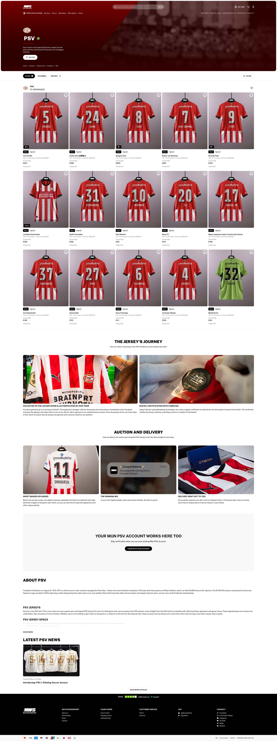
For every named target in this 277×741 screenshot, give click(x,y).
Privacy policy (224, 738)
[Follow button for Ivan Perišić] (66, 95)
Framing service (106, 715)
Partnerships (66, 715)
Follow (32, 57)
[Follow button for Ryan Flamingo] (158, 252)
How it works (105, 713)
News (64, 718)
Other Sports (72, 13)
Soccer (54, 13)
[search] (138, 7)
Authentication (106, 718)
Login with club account (138, 549)
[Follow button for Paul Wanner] (158, 173)
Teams (80, 13)
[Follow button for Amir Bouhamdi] (66, 252)
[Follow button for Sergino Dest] (158, 95)
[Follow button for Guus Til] (205, 173)
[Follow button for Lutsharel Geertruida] (66, 173)
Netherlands (41, 66)
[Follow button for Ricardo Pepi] (251, 95)
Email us (142, 715)
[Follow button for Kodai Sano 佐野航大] (112, 95)
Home (25, 66)
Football (31, 66)
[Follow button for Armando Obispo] (205, 252)
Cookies (232, 738)
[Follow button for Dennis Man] (112, 252)
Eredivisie (50, 66)
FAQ (140, 713)
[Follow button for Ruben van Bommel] (205, 95)
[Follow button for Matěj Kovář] (251, 252)
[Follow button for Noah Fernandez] (112, 173)
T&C (216, 738)
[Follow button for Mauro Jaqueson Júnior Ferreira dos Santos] (251, 173)
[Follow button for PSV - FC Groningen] (252, 88)
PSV (57, 66)
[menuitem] (239, 7)
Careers (64, 721)
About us (65, 713)
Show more (28, 632)
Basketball (62, 13)
